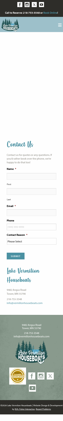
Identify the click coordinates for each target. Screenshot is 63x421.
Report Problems (43, 409)
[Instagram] (28, 4)
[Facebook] (20, 4)
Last (9, 199)
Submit (16, 256)
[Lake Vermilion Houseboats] (10, 24)
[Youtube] (42, 4)
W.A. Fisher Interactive (25, 409)
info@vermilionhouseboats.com (25, 303)
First (9, 184)
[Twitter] (35, 4)
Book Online (50, 12)
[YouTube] (32, 387)
